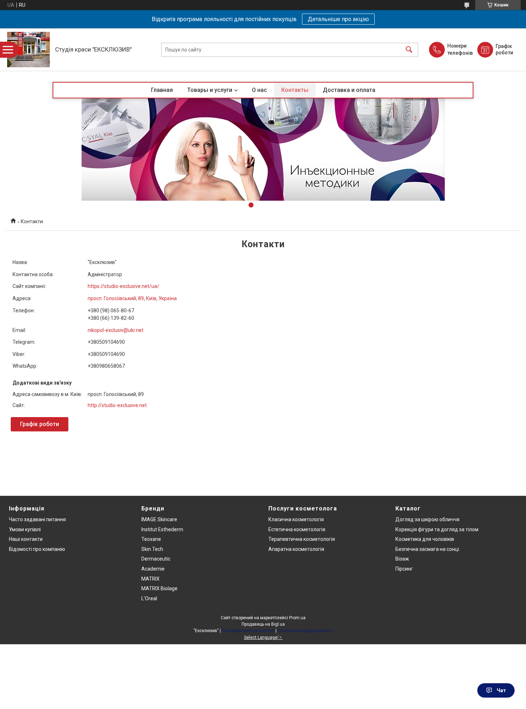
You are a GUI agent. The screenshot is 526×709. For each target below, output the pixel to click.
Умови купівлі (25, 529)
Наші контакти (26, 539)
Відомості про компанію (37, 549)
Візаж (402, 559)
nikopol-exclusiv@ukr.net (115, 330)
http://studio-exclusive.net (117, 405)
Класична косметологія (296, 519)
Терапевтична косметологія (301, 539)
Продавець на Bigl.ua (263, 624)
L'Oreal (149, 598)
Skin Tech (152, 549)
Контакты (294, 90)
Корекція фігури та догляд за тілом (436, 529)
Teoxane (151, 539)
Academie (153, 569)
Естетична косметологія (296, 529)
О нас (259, 90)
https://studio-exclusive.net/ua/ (123, 286)
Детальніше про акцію (338, 19)
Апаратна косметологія (296, 549)
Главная (162, 90)
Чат (501, 690)
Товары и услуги (209, 90)
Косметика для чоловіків (424, 539)
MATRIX (150, 579)
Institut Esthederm (162, 529)
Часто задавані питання (37, 519)
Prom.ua (297, 617)
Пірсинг (404, 569)
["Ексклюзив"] (28, 49)
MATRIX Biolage (159, 588)
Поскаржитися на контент (248, 630)
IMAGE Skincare (159, 519)
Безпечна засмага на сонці (427, 549)
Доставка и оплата (349, 90)
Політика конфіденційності (305, 630)
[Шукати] (409, 49)
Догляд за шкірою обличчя (427, 519)
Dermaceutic (155, 559)
